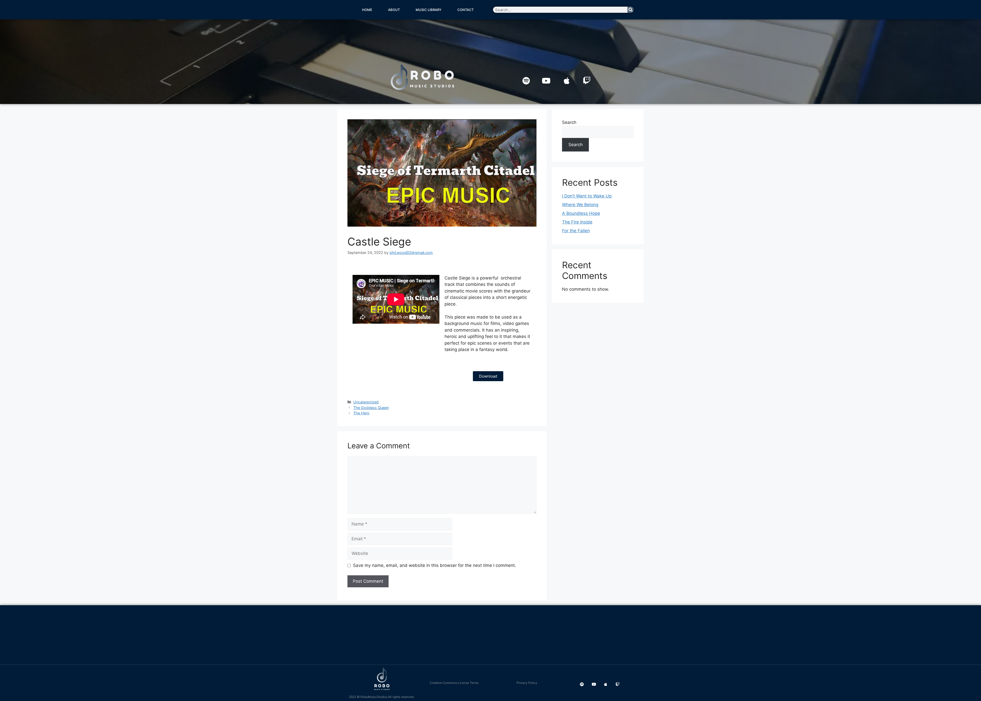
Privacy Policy (527, 683)
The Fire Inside (577, 222)
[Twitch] (586, 80)
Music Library (428, 10)
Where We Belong (580, 204)
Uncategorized (366, 402)
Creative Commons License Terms (454, 683)
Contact (465, 10)
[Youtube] (546, 80)
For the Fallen (576, 230)
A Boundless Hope (581, 213)
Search (569, 122)
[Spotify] (526, 80)
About (394, 10)
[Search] (630, 10)
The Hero (361, 413)
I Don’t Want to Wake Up (587, 195)
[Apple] (566, 80)
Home (367, 10)
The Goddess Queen (371, 407)
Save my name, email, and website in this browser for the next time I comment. (434, 565)
